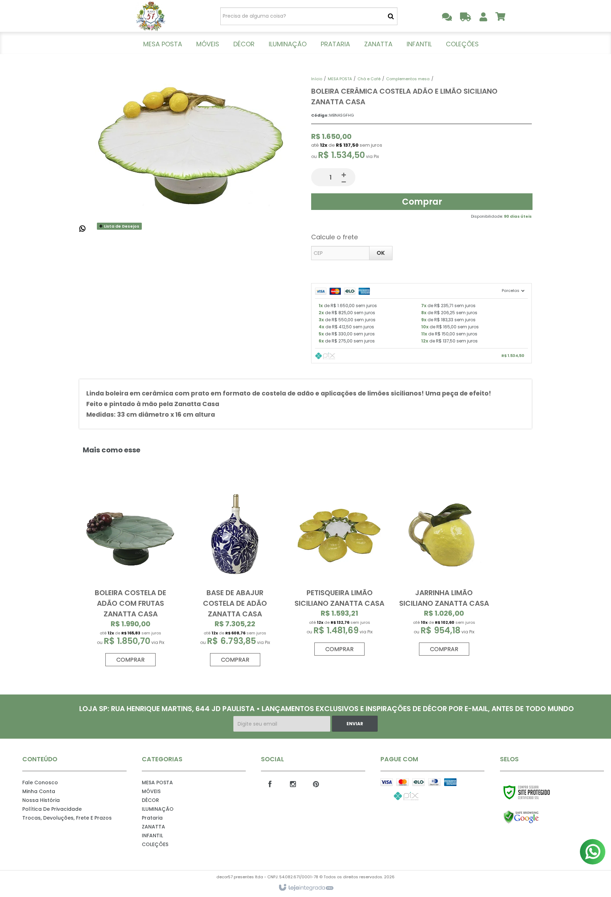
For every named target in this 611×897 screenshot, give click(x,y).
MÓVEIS (151, 791)
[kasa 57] (150, 16)
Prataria (152, 817)
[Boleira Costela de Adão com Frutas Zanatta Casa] (130, 575)
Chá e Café (368, 79)
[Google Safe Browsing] (536, 817)
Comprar (422, 201)
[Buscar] (391, 16)
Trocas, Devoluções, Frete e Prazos (67, 817)
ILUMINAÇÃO (158, 809)
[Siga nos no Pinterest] (316, 783)
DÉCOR (150, 800)
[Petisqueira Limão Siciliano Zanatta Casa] (339, 570)
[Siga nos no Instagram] (293, 783)
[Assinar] (355, 724)
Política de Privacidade (52, 809)
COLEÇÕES (155, 844)
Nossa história (41, 800)
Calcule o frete (334, 237)
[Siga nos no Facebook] (270, 783)
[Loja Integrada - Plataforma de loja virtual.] (305, 888)
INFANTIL (152, 835)
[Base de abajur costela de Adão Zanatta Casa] (235, 575)
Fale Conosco (40, 782)
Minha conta (38, 791)
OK (381, 253)
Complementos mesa (408, 79)
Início (316, 79)
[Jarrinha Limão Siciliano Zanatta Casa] (443, 570)
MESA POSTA (340, 79)
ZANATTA (153, 826)
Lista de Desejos (121, 226)
